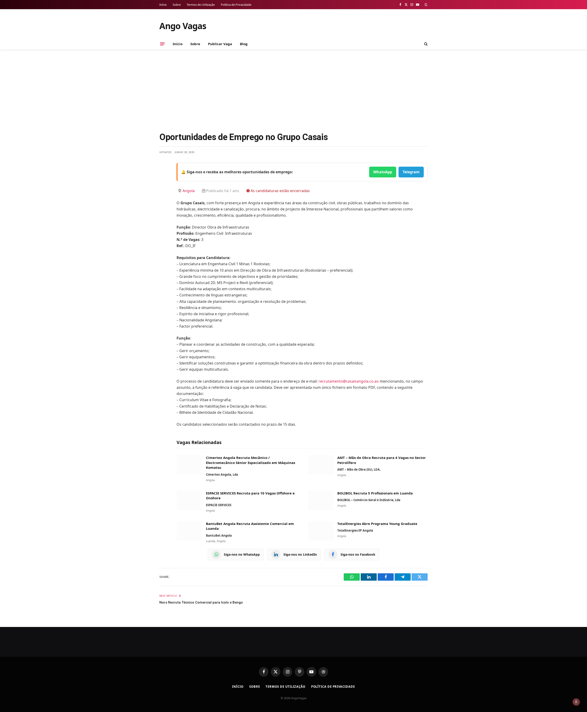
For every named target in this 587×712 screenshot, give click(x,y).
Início (163, 5)
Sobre (177, 5)
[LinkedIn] (164, 201)
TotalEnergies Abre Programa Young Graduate (377, 523)
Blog (244, 43)
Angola (189, 190)
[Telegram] (164, 213)
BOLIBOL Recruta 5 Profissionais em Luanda (375, 493)
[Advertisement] (293, 90)
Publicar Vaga (220, 43)
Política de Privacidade (236, 5)
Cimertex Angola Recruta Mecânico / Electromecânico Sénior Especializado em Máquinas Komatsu (250, 462)
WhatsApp (382, 171)
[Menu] (162, 44)
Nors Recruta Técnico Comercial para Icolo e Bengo (201, 602)
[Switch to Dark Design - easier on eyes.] (426, 4)
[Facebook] (164, 177)
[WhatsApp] (164, 224)
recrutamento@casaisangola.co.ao (348, 381)
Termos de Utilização (201, 5)
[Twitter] (164, 189)
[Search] (425, 44)
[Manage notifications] (576, 702)
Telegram (411, 171)
